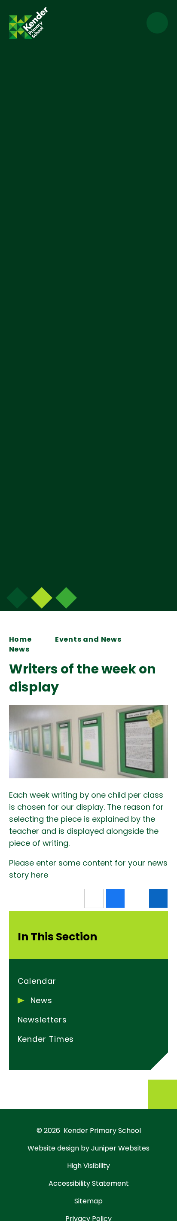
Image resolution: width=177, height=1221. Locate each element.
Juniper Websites (120, 1148)
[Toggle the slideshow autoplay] (66, 598)
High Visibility (88, 1166)
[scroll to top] (162, 1094)
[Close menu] (157, 23)
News (19, 649)
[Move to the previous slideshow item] (41, 598)
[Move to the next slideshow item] (17, 598)
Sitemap (88, 1201)
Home (20, 639)
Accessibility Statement (89, 1183)
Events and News (88, 639)
